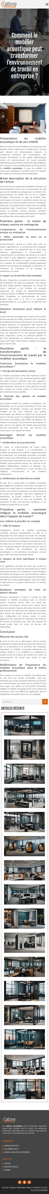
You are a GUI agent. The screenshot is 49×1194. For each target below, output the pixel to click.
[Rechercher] (45, 702)
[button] (47, 4)
